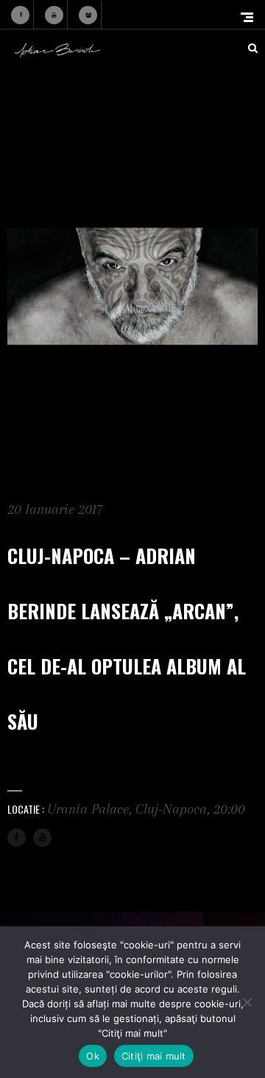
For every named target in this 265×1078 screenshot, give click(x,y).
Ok (92, 1056)
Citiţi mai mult (153, 1056)
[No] (246, 1002)
